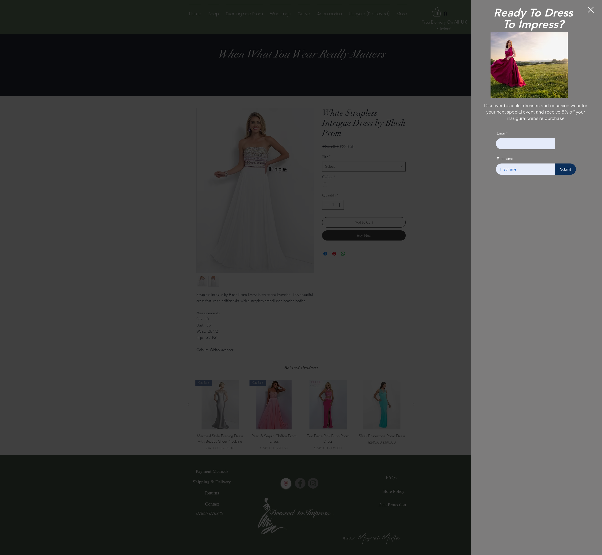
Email (501, 133)
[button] (591, 9)
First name (505, 158)
